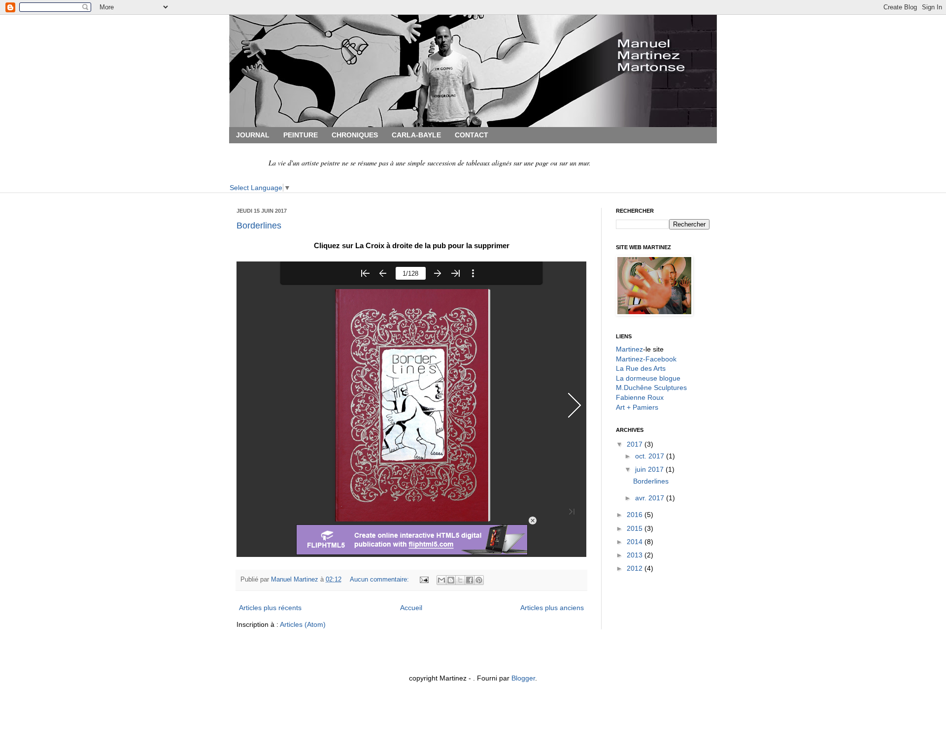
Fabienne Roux (640, 397)
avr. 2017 (650, 498)
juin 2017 (650, 469)
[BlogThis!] (451, 580)
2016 (635, 515)
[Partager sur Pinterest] (479, 580)
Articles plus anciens (552, 608)
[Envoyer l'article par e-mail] (424, 579)
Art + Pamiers (637, 407)
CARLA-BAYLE (416, 135)
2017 (635, 444)
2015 (635, 528)
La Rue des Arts (641, 368)
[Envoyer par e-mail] (441, 580)
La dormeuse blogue (648, 378)
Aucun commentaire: (380, 579)
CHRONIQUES (355, 135)
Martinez (629, 349)
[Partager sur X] (460, 580)
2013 (635, 555)
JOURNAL (253, 135)
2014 (635, 542)
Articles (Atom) (303, 624)
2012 (635, 568)
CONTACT (471, 135)
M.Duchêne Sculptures (651, 387)
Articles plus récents (270, 608)
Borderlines (258, 225)
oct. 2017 (650, 456)
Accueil (411, 608)
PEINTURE (300, 135)
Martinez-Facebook (646, 359)
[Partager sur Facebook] (469, 580)
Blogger (523, 678)
